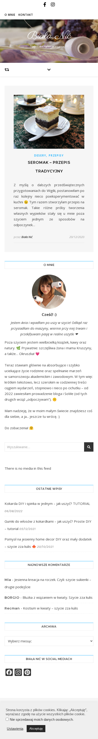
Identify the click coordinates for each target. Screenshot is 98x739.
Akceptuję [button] (36, 728)
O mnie (10, 15)
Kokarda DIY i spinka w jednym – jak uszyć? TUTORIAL (47, 503)
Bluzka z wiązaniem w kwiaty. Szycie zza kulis (58, 597)
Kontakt (25, 15)
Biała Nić (49, 36)
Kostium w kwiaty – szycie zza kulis (50, 608)
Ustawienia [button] (15, 729)
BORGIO (12, 598)
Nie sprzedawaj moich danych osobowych (41, 719)
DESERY (40, 155)
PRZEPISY (56, 155)
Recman (12, 608)
